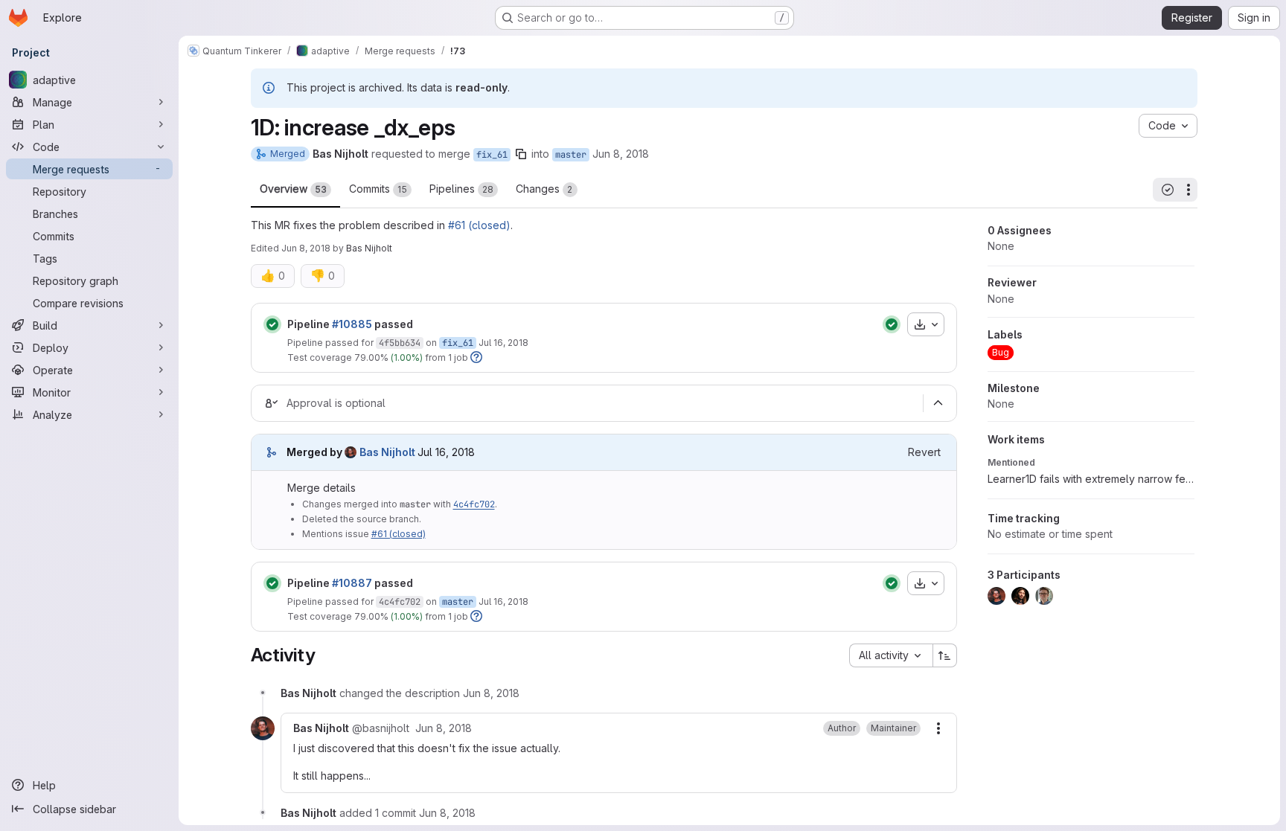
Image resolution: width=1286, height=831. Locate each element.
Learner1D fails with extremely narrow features (1091, 478)
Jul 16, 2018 (503, 342)
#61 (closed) (479, 225)
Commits (378, 188)
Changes (544, 188)
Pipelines (461, 188)
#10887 (352, 583)
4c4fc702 (474, 504)
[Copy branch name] (521, 154)
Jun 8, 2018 (620, 153)
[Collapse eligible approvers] (938, 403)
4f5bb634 (399, 343)
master (570, 155)
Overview (293, 188)
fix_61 (492, 155)
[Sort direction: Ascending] (945, 655)
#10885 (352, 324)
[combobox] (890, 655)
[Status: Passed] (272, 324)
